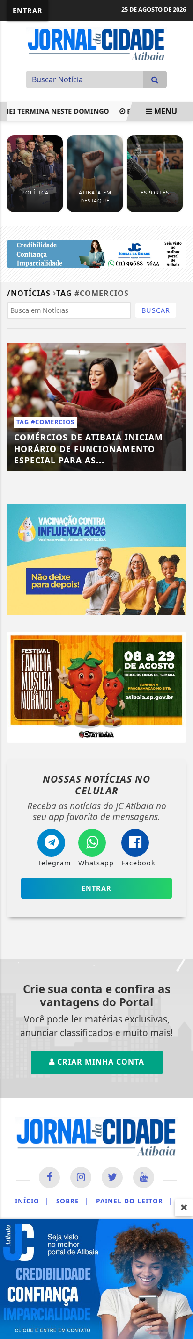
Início (32, 1200)
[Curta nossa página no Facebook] (49, 1177)
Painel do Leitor (134, 1200)
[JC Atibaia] (96, 43)
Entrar (28, 10)
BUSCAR (155, 310)
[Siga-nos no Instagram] (80, 1177)
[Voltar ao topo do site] (178, 736)
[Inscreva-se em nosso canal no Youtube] (143, 1177)
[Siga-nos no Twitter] (112, 1177)
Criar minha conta (99, 1062)
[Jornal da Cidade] (96, 253)
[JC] (96, 1278)
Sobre (72, 1200)
